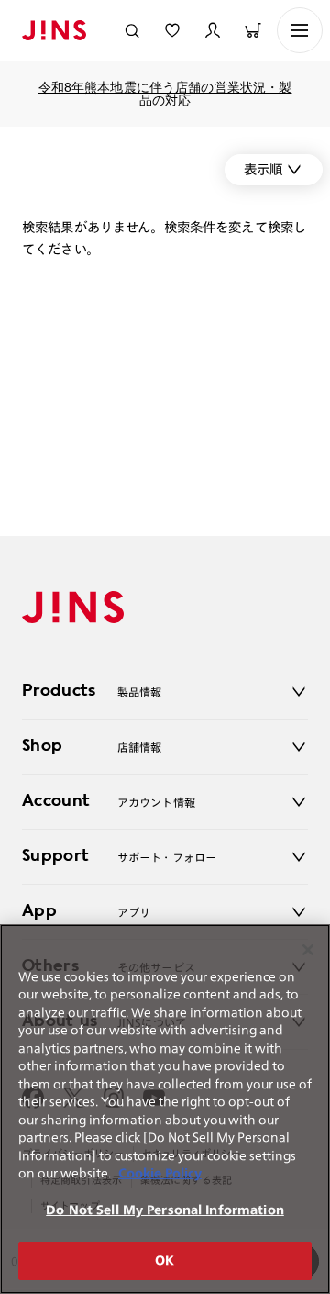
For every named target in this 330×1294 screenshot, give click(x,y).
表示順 (263, 169)
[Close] (308, 950)
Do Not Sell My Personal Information (165, 1210)
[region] (165, 1109)
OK (164, 1260)
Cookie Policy (160, 1173)
